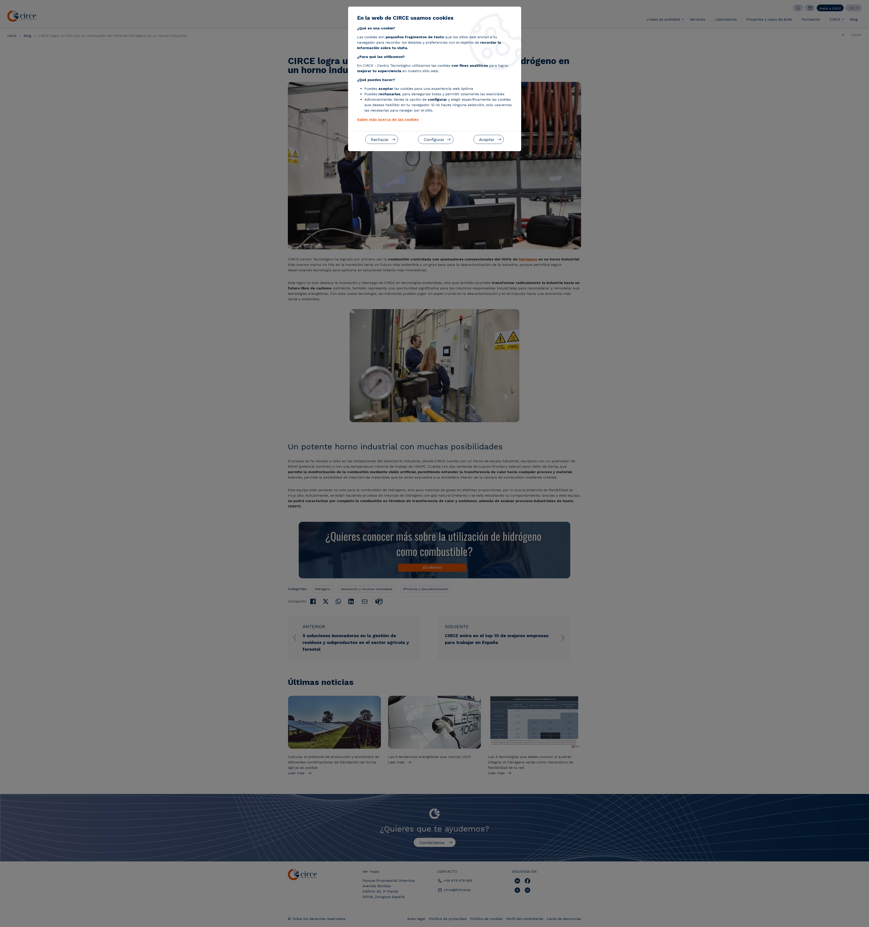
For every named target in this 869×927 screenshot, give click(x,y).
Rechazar (380, 139)
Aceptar (486, 139)
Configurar (434, 139)
